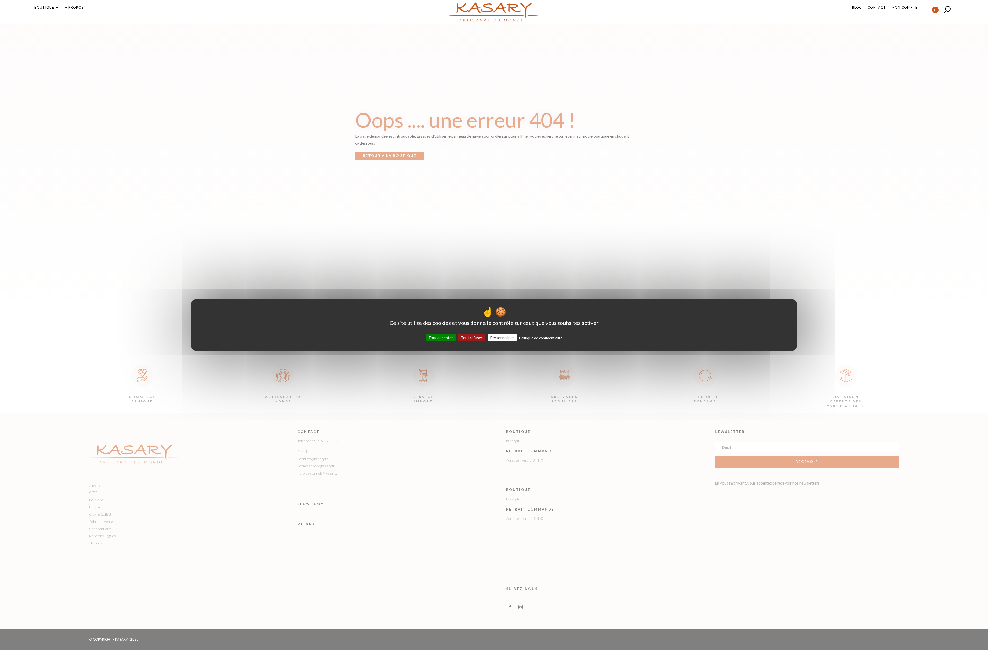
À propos (74, 8)
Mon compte (905, 8)
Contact (877, 8)
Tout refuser (471, 337)
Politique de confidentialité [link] (540, 338)
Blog (857, 8)
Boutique (44, 8)
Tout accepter (440, 337)
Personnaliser (502, 337)
